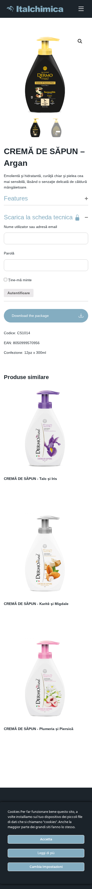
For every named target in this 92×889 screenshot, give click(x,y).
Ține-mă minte (19, 280)
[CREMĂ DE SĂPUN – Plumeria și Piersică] (46, 679)
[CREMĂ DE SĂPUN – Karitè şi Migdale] (46, 554)
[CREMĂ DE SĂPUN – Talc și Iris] (46, 429)
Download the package (30, 316)
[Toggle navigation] (81, 9)
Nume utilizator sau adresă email (30, 227)
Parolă (9, 253)
